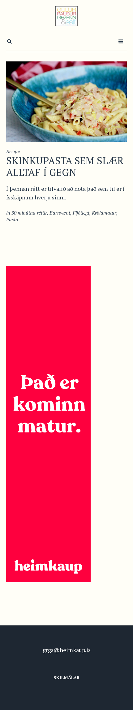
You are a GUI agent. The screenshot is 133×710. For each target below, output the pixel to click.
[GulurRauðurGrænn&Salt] (66, 16)
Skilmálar (67, 677)
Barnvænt (59, 212)
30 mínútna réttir (29, 212)
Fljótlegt (81, 212)
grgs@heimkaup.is (67, 650)
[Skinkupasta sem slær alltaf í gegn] (66, 101)
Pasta (12, 219)
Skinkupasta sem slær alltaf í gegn (65, 166)
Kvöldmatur (104, 212)
